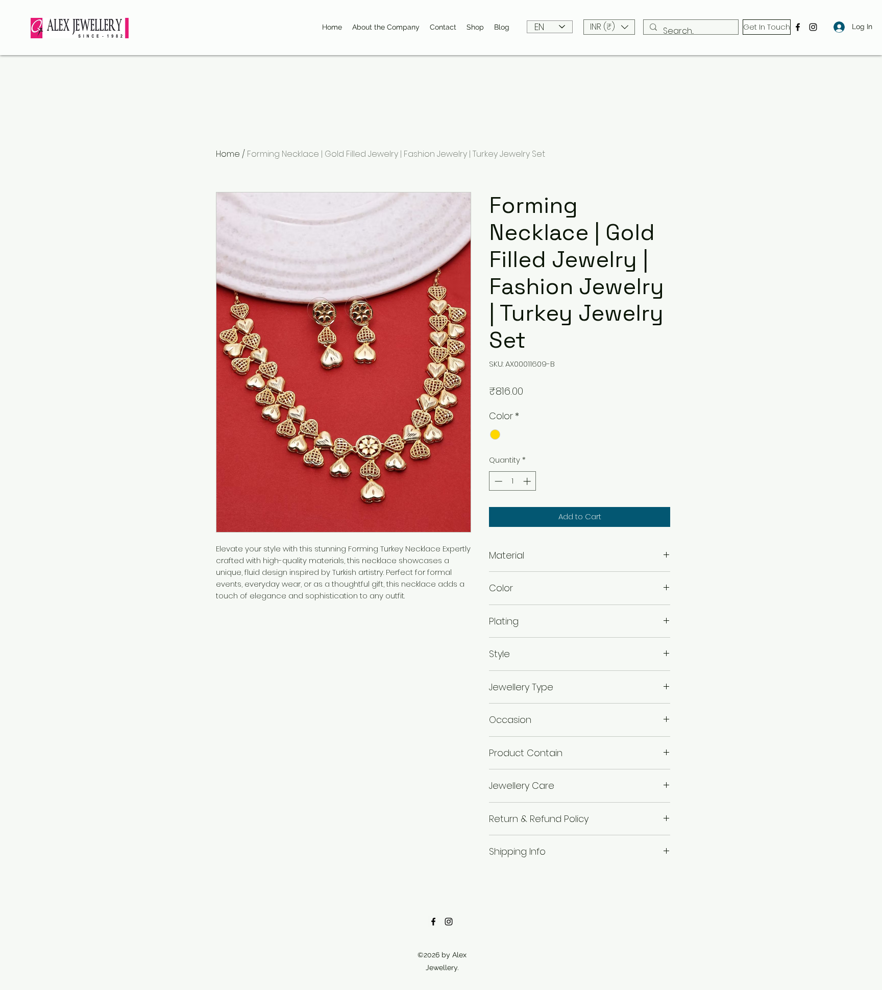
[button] (609, 27)
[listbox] (609, 27)
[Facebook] (798, 27)
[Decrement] (497, 481)
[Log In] (836, 26)
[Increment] (528, 481)
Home (228, 154)
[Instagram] (813, 27)
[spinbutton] (512, 481)
